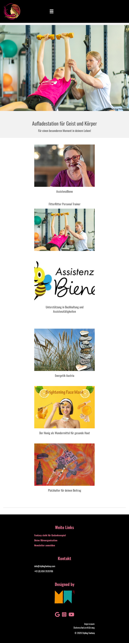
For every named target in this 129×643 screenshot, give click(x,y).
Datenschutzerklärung (84, 627)
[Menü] (51, 11)
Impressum (89, 624)
